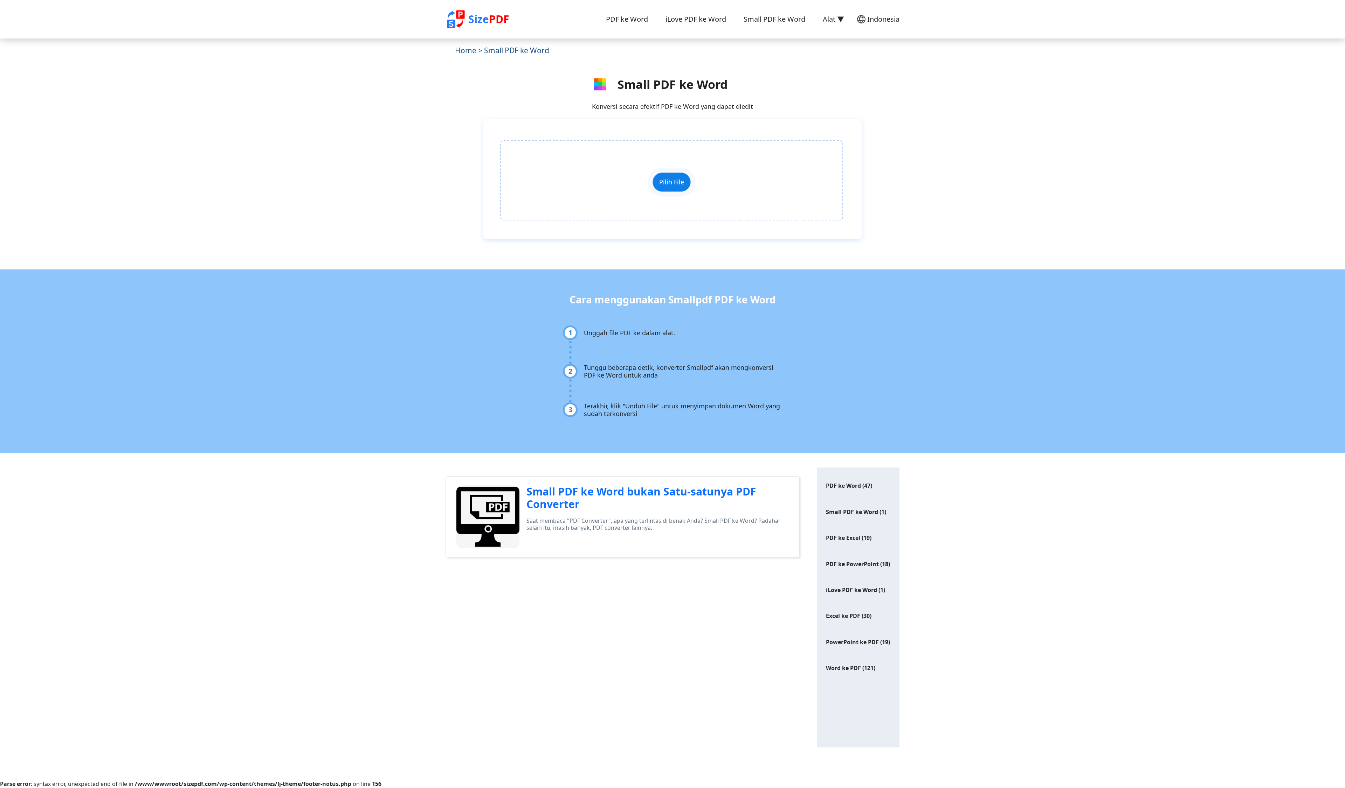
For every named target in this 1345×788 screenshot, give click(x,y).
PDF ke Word (627, 19)
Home (465, 50)
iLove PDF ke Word (695, 19)
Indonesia (883, 19)
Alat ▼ (833, 19)
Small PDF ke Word (774, 19)
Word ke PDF (843, 668)
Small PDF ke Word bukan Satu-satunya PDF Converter (641, 497)
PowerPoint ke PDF (852, 642)
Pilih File (671, 182)
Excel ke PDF (843, 616)
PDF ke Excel (843, 538)
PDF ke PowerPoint (852, 564)
